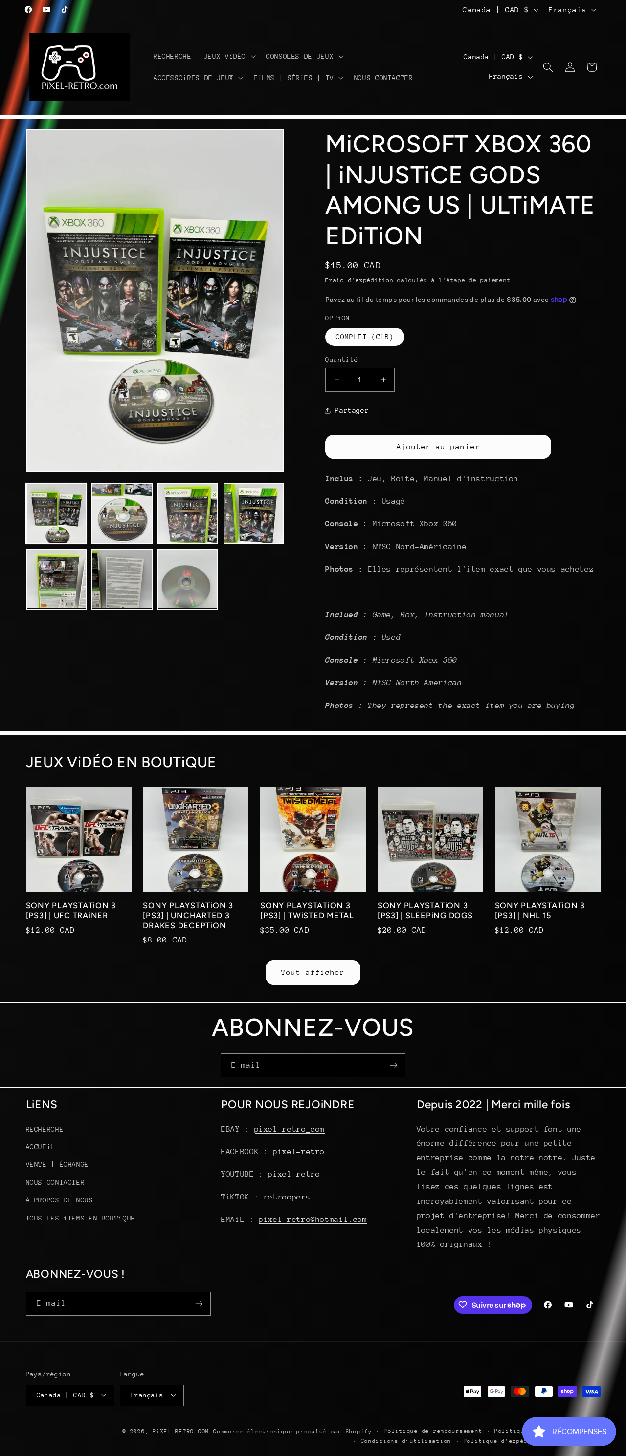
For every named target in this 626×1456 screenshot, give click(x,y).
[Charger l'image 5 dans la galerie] (56, 579)
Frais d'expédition (359, 280)
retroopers (287, 1196)
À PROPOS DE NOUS (59, 1200)
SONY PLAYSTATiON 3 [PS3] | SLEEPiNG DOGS (425, 910)
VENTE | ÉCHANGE (57, 1164)
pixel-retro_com (289, 1128)
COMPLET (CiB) (365, 337)
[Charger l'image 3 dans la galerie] (187, 513)
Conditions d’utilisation (406, 1441)
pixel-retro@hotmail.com (313, 1219)
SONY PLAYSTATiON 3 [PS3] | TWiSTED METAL (307, 910)
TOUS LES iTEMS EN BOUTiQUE (80, 1217)
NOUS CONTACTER (55, 1182)
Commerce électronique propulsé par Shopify (292, 1431)
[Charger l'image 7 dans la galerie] (187, 579)
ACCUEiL (40, 1147)
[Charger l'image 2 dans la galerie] (121, 513)
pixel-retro (299, 1151)
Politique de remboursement (433, 1431)
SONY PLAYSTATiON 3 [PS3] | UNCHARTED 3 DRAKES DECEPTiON (188, 915)
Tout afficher (313, 971)
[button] (229, 56)
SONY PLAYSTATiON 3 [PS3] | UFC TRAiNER (71, 910)
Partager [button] (352, 410)
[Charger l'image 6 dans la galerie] (121, 579)
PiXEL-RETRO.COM (181, 1431)
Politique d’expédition (505, 1441)
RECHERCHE (45, 1129)
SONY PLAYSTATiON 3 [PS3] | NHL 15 (540, 910)
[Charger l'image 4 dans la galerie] (254, 513)
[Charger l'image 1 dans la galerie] (56, 513)
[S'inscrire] (393, 1065)
